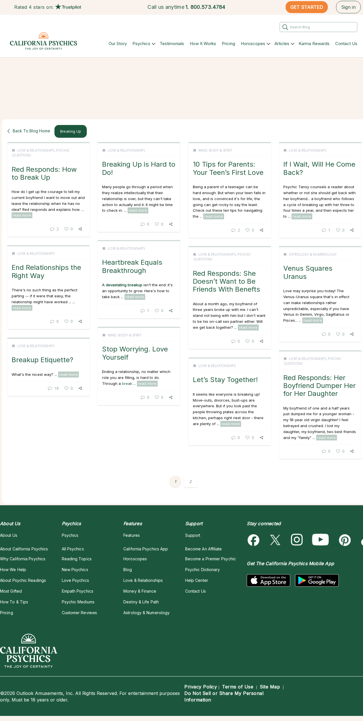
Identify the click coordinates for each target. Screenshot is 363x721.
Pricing (228, 43)
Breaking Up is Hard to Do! (138, 168)
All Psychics (73, 548)
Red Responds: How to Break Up (44, 173)
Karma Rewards (314, 43)
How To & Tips (14, 601)
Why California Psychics (22, 558)
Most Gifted (11, 591)
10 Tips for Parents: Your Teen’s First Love (228, 168)
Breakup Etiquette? (42, 360)
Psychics (141, 43)
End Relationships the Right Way (46, 271)
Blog (127, 569)
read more (22, 215)
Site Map (270, 687)
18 (56, 388)
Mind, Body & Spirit (215, 150)
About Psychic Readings (23, 580)
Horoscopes (253, 43)
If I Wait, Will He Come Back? (319, 168)
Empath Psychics (77, 591)
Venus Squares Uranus (307, 272)
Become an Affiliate (203, 548)
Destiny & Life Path (141, 601)
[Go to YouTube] (320, 540)
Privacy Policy (200, 687)
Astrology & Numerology (313, 254)
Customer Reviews (79, 612)
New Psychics (75, 569)
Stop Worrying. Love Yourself (135, 353)
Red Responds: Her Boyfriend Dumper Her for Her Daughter (319, 386)
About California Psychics (24, 548)
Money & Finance (139, 591)
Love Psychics (75, 580)
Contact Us (346, 43)
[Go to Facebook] (254, 540)
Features (131, 535)
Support (193, 535)
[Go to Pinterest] (344, 540)
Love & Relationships (35, 150)
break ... (129, 383)
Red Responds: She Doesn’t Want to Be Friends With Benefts (226, 281)
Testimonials (172, 43)
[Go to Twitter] (276, 540)
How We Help (13, 569)
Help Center (196, 580)
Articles (282, 43)
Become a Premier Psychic (210, 558)
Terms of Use (237, 687)
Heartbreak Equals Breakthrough (132, 266)
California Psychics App (145, 548)
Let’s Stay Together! (225, 380)
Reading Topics (77, 558)
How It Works (203, 43)
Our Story (118, 43)
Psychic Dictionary (202, 569)
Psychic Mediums (78, 601)
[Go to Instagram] (297, 540)
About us (8, 535)
